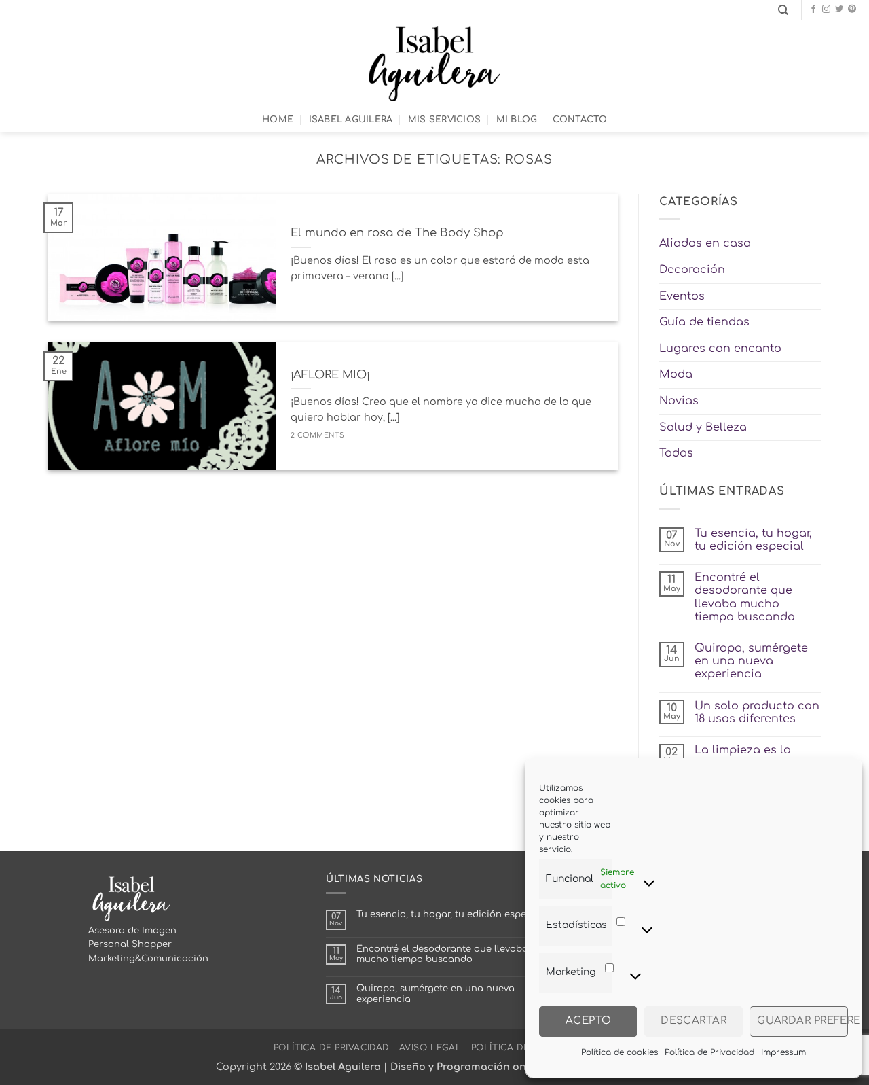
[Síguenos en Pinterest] (852, 9)
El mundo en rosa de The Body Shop (397, 232)
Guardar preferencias (802, 1021)
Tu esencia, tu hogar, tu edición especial (753, 539)
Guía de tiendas (704, 322)
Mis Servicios (444, 119)
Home (277, 119)
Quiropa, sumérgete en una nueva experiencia (751, 661)
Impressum (783, 1052)
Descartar (693, 1021)
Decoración (692, 270)
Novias (679, 401)
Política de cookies (619, 1052)
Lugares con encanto (720, 348)
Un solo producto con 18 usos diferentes (757, 712)
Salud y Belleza (703, 427)
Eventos (682, 296)
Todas (676, 453)
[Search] (783, 10)
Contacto (580, 119)
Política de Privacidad (709, 1052)
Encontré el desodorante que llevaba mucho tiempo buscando (745, 597)
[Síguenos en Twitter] (839, 9)
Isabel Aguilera (351, 119)
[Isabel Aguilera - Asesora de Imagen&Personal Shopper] (435, 63)
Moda (675, 374)
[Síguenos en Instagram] (826, 9)
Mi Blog (517, 119)
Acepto (589, 1021)
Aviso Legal (430, 1047)
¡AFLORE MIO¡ (330, 374)
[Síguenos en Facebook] (813, 9)
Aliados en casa (705, 243)
